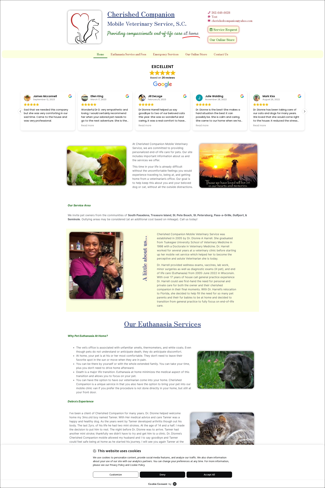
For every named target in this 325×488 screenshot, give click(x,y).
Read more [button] (87, 125)
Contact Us (221, 54)
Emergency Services (166, 54)
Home (100, 54)
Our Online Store (196, 54)
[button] (304, 111)
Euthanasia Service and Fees (128, 54)
